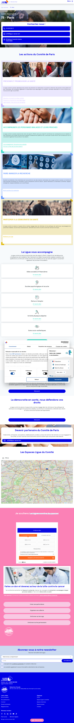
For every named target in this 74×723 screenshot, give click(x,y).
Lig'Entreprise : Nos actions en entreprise (14, 102)
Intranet (39, 706)
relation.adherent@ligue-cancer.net (48, 595)
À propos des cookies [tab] (61, 346)
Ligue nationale (4, 7)
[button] (47, 469)
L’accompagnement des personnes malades (14, 144)
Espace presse (40, 704)
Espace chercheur (41, 702)
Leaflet (65, 502)
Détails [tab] (29, 346)
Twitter (4, 714)
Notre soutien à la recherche (11, 190)
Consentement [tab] (12, 346)
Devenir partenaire (5, 704)
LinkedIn (7, 714)
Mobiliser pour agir (8, 236)
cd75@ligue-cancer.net (13, 34)
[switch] (29, 373)
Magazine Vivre (5, 706)
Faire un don (38, 720)
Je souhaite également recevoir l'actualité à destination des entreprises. (24, 667)
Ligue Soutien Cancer (7, 683)
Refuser (37, 379)
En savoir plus (37, 274)
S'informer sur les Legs (37, 616)
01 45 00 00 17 (10, 28)
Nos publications (5, 699)
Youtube (13, 714)
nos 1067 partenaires (15, 354)
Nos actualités (5, 697)
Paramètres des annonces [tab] (45, 346)
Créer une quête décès (37, 604)
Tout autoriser (58, 379)
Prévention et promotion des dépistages (14, 100)
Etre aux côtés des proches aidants (12, 146)
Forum (38, 697)
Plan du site (4, 716)
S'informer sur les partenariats (37, 622)
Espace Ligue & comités (43, 699)
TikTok (16, 714)
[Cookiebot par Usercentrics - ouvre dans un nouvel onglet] (62, 342)
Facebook (2, 714)
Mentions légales (14, 716)
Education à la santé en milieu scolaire (13, 98)
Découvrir (37, 391)
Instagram (10, 714)
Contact (3, 702)
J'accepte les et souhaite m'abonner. (20, 664)
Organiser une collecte (37, 610)
